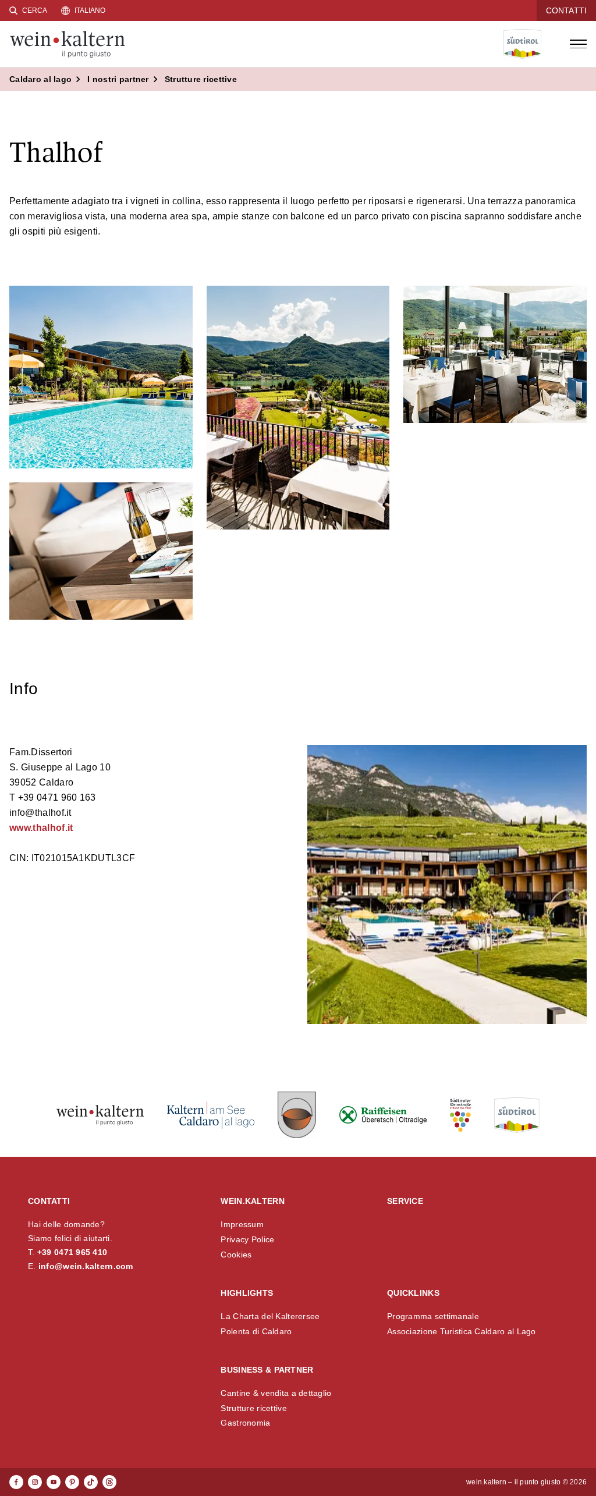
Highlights (247, 1293)
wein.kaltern (252, 1201)
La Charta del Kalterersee (270, 1316)
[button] (101, 377)
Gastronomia (245, 1422)
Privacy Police (247, 1239)
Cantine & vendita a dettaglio (276, 1393)
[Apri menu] (578, 44)
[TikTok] (91, 1482)
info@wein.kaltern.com (85, 1266)
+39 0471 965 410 (72, 1252)
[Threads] (109, 1482)
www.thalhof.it (41, 828)
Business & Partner (267, 1369)
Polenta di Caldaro (256, 1331)
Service (405, 1201)
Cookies (236, 1254)
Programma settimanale (433, 1316)
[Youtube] (54, 1482)
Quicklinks (413, 1293)
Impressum (242, 1224)
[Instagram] (35, 1482)
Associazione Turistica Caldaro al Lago (461, 1331)
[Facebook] (16, 1482)
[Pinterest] (72, 1482)
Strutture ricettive (253, 1408)
